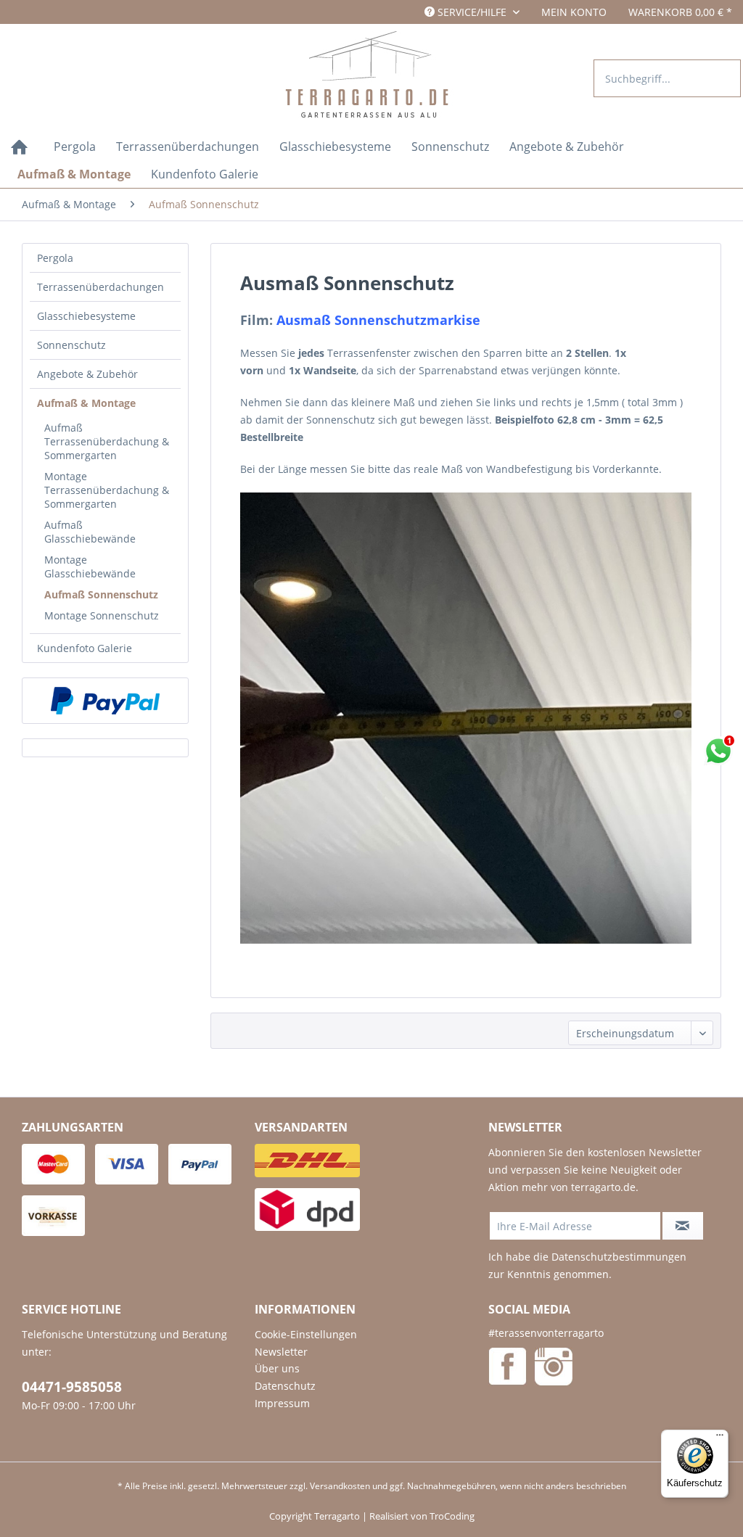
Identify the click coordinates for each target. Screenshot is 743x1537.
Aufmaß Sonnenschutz (101, 594)
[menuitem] (573, 12)
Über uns (277, 1368)
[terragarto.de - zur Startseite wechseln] (370, 75)
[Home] (19, 149)
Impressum (282, 1403)
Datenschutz (285, 1386)
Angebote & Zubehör (87, 374)
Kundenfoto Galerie (84, 648)
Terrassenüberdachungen (100, 287)
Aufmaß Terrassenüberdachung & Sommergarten (106, 441)
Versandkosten (340, 1486)
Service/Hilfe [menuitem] (472, 12)
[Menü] (719, 1438)
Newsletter (281, 1352)
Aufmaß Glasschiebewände (90, 531)
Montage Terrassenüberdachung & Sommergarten (106, 490)
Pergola (55, 258)
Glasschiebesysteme (86, 316)
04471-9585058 (72, 1386)
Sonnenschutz (71, 345)
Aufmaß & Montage (86, 403)
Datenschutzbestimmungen (618, 1257)
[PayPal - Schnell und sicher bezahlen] (105, 700)
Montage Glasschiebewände (90, 566)
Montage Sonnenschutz (101, 615)
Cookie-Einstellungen (306, 1334)
